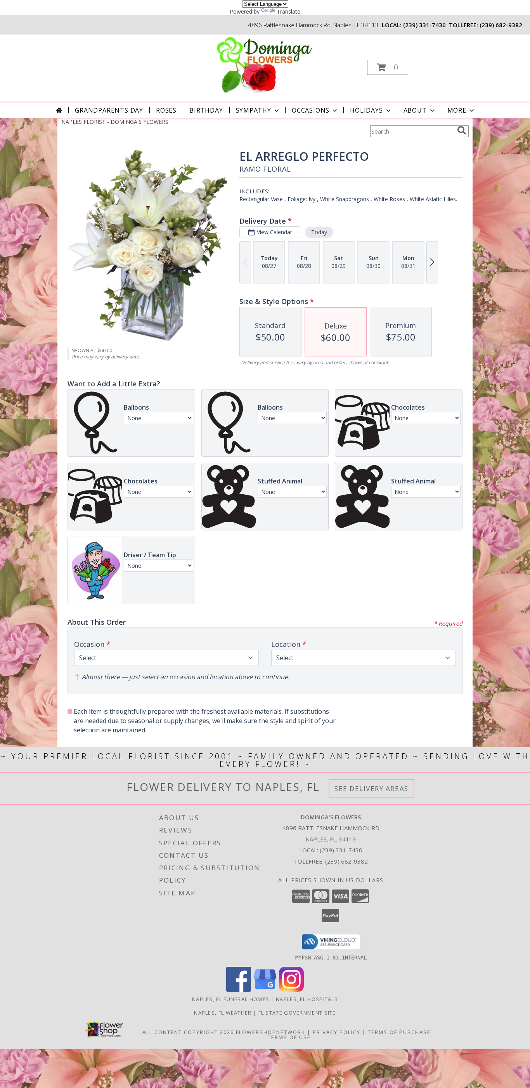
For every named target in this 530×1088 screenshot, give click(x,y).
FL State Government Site (297, 1012)
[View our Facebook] (238, 989)
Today (319, 232)
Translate (288, 11)
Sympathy (253, 110)
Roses (166, 110)
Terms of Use (289, 1037)
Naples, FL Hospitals (307, 999)
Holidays (366, 110)
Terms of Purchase (399, 1032)
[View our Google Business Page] (265, 989)
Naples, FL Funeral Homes (230, 999)
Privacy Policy (336, 1032)
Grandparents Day (109, 110)
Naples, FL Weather (222, 1012)
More (456, 110)
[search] (461, 130)
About (415, 110)
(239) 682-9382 (501, 25)
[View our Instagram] (291, 989)
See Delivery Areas (371, 788)
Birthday (206, 110)
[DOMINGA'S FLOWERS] (264, 65)
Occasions (310, 110)
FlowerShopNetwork (270, 1032)
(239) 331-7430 (424, 25)
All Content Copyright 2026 (188, 1032)
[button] (387, 67)
